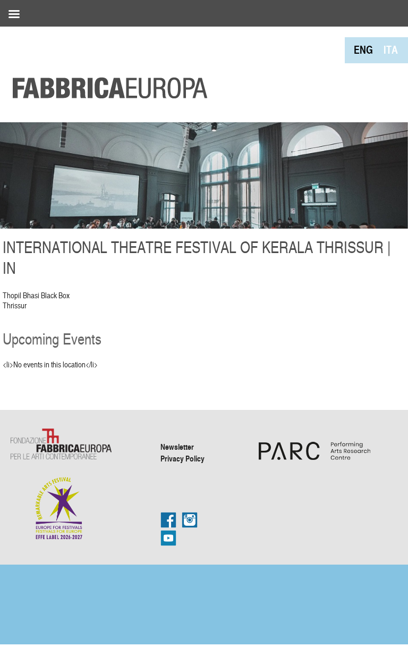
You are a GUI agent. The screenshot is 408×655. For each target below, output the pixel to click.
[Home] (106, 64)
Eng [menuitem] (363, 49)
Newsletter (177, 446)
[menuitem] (363, 49)
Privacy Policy (182, 458)
